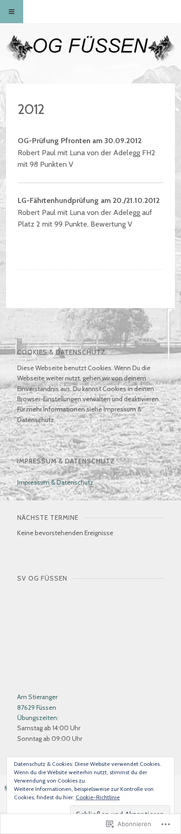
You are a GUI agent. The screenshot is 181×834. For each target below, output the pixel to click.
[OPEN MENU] (11, 11)
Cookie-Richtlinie (98, 797)
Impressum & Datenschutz (55, 482)
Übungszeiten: (37, 718)
